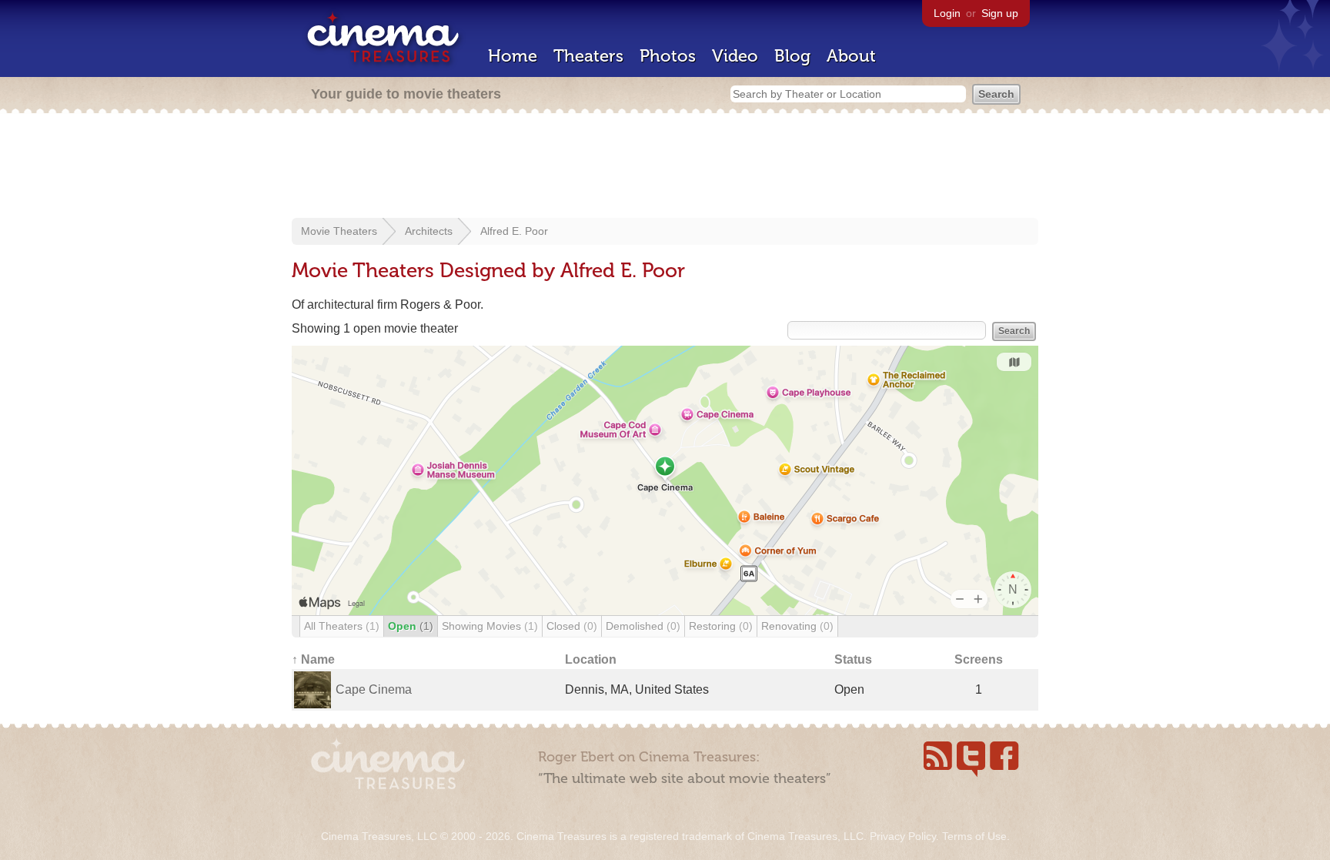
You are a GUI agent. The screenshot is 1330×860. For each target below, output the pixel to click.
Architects (429, 231)
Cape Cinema (374, 689)
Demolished (643, 626)
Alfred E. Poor (514, 231)
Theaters (588, 55)
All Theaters (341, 626)
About (851, 55)
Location (591, 659)
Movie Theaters (339, 231)
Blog (792, 55)
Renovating (797, 626)
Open (410, 626)
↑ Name (313, 659)
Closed (571, 626)
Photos (668, 55)
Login (947, 13)
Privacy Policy (903, 836)
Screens (978, 659)
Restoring (721, 626)
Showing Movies (490, 626)
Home (512, 55)
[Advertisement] (665, 167)
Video (735, 55)
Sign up (999, 13)
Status (853, 659)
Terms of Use (974, 836)
